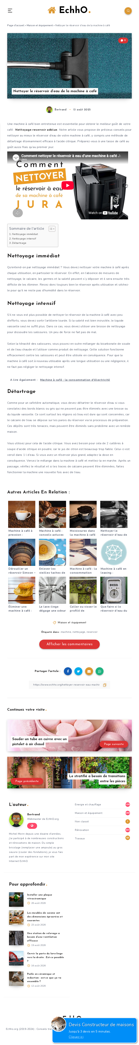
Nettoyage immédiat (25, 234)
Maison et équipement (40, 25)
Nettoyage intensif (24, 238)
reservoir (92, 632)
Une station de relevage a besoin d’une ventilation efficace (43, 937)
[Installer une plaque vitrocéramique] (16, 899)
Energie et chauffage (88, 804)
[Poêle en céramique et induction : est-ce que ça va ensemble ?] (16, 978)
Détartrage (19, 243)
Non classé (82, 821)
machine (66, 632)
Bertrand (33, 814)
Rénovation (82, 830)
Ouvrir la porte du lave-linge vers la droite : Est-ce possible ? (45, 957)
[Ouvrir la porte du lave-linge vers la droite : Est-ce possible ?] (16, 958)
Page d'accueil (15, 25)
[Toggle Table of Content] (50, 229)
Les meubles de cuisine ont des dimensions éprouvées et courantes (45, 917)
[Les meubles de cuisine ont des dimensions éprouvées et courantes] (16, 917)
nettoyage (79, 632)
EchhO (72, 10)
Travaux (80, 838)
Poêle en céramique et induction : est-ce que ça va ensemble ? (44, 978)
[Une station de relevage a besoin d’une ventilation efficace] (16, 938)
